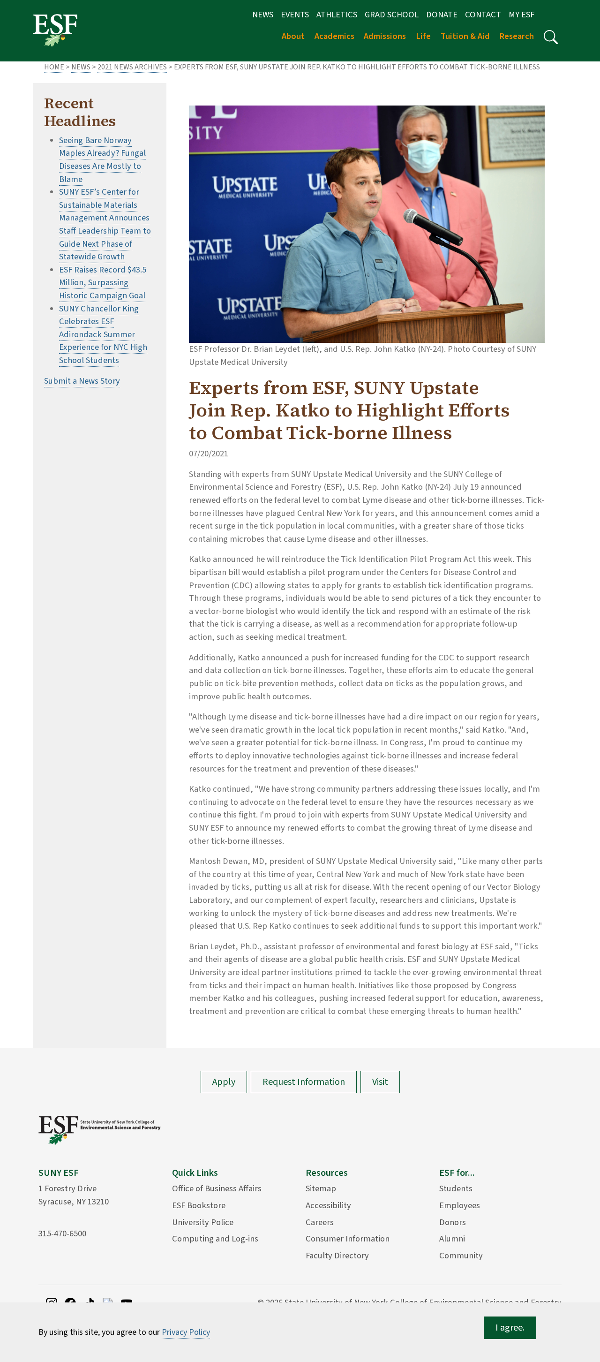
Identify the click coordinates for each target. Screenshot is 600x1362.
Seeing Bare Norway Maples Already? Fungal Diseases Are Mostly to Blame (102, 159)
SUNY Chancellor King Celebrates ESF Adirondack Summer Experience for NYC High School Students (103, 334)
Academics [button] (334, 36)
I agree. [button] (510, 1327)
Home (54, 67)
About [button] (293, 36)
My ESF (521, 14)
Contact (483, 14)
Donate (442, 14)
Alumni (452, 1239)
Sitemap (321, 1188)
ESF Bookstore (198, 1205)
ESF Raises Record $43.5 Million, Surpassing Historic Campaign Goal (102, 283)
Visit (380, 1082)
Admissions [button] (385, 36)
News (262, 14)
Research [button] (516, 36)
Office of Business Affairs (217, 1188)
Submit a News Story (82, 381)
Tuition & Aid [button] (465, 36)
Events (295, 14)
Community (461, 1255)
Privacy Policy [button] (186, 1332)
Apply (223, 1082)
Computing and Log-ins (215, 1239)
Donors (452, 1222)
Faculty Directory (337, 1255)
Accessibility (328, 1205)
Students (455, 1188)
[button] (551, 37)
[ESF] (55, 30)
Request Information (303, 1082)
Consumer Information (348, 1239)
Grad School (392, 14)
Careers (320, 1222)
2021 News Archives (132, 67)
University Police (202, 1222)
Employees (459, 1205)
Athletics (336, 14)
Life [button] (423, 36)
